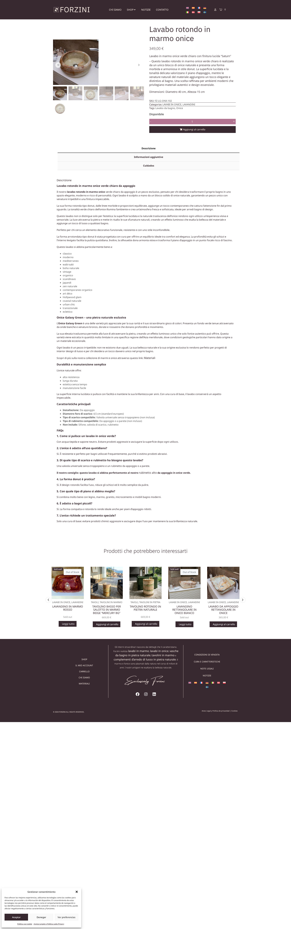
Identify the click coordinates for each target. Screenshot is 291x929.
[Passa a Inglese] (187, 7)
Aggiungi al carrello (194, 129)
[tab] (148, 148)
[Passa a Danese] (193, 12)
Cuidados (148, 165)
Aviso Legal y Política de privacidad (215, 711)
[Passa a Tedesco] (205, 7)
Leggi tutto (68, 623)
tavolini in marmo (163, 655)
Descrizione (149, 148)
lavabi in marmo (138, 651)
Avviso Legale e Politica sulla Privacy (49, 924)
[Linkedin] (154, 694)
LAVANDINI (189, 104)
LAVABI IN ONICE (171, 104)
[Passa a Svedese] (205, 12)
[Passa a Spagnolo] (193, 7)
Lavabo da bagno (165, 108)
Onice (179, 108)
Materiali (149, 358)
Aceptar (16, 917)
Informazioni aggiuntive (148, 157)
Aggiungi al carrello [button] (106, 624)
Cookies (234, 711)
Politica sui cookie (24, 924)
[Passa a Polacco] (199, 12)
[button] (76, 891)
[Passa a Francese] (199, 7)
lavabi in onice (159, 651)
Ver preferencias (66, 917)
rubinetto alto (148, 472)
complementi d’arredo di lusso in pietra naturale (145, 659)
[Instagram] (146, 694)
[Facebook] (137, 694)
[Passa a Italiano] (187, 12)
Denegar (41, 917)
